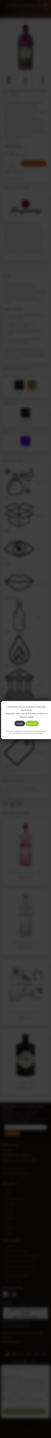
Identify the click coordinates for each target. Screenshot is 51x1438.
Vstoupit (32, 723)
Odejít (20, 723)
